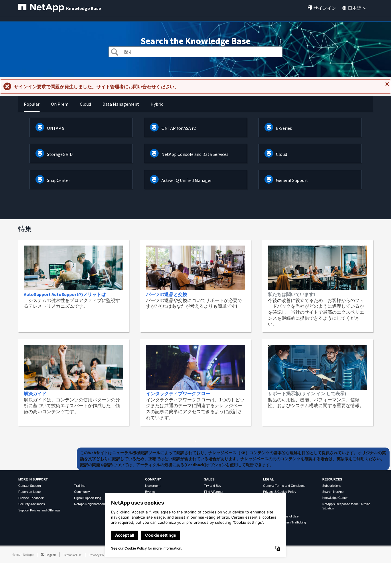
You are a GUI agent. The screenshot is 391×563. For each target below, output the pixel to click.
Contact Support (29, 485)
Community (82, 491)
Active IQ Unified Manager (186, 180)
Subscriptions (331, 485)
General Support (292, 180)
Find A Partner (214, 491)
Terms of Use (72, 555)
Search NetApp (332, 491)
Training (79, 485)
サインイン (324, 8)
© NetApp (22, 554)
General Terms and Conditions (284, 485)
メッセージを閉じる (386, 86)
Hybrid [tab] (157, 104)
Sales (209, 479)
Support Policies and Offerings (39, 510)
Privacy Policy (99, 555)
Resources (332, 479)
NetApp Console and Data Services (194, 154)
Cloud (281, 154)
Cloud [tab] (85, 104)
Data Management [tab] (120, 104)
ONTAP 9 (55, 128)
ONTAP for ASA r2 (178, 128)
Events (150, 491)
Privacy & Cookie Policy (279, 491)
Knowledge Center (335, 497)
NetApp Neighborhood (89, 504)
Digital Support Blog (87, 498)
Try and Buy (212, 485)
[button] (114, 52)
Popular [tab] (32, 104)
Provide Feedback (31, 498)
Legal (268, 479)
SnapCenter (58, 180)
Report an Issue (29, 491)
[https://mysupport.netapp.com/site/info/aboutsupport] (195, 439)
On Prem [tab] (59, 104)
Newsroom (152, 485)
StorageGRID (60, 154)
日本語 (355, 8)
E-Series (284, 128)
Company (153, 479)
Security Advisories (31, 504)
